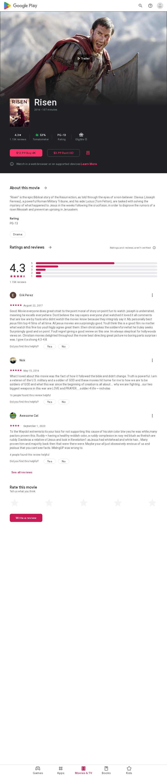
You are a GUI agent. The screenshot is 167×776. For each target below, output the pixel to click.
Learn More (89, 164)
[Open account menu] (160, 6)
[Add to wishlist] (88, 153)
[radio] (15, 503)
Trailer (83, 58)
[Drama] (17, 234)
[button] (50, 346)
